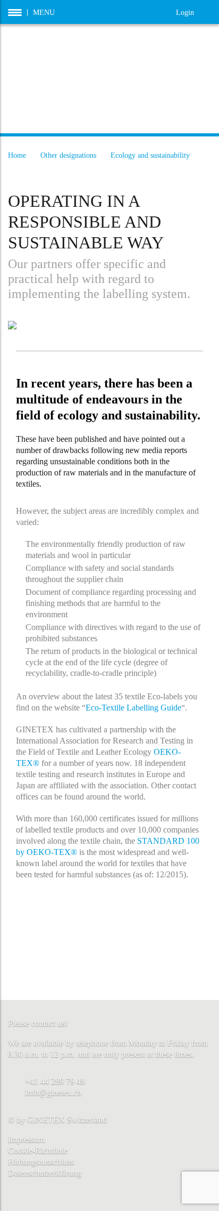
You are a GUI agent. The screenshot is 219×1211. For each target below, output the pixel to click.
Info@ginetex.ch (53, 1092)
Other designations (68, 155)
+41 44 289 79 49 (55, 1081)
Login (193, 11)
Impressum (26, 1139)
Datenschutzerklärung (44, 1172)
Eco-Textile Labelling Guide (133, 707)
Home (17, 155)
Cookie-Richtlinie (38, 1150)
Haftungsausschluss (41, 1161)
